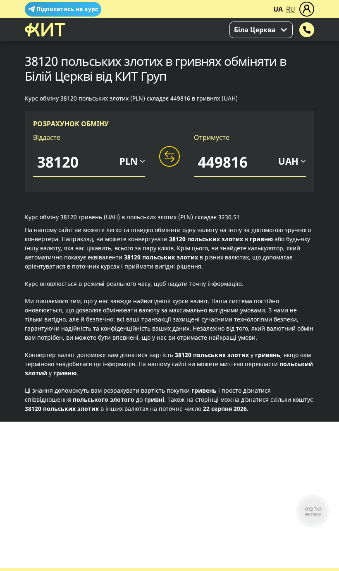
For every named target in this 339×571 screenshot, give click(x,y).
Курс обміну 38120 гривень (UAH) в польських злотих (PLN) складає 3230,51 (132, 217)
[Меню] (306, 9)
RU (290, 9)
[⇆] (169, 157)
